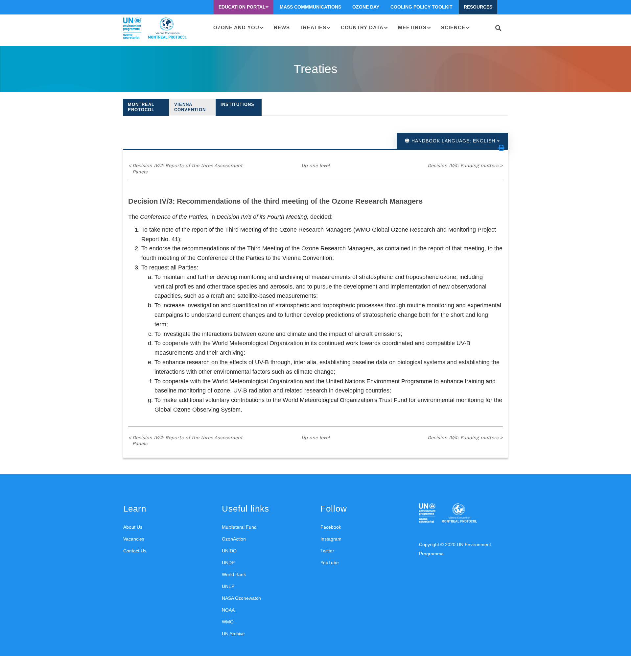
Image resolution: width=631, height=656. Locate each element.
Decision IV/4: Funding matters (465, 165)
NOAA (228, 610)
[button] (501, 147)
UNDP (228, 562)
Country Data (362, 27)
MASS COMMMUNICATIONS (310, 7)
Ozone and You (236, 27)
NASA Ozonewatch (241, 598)
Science (453, 27)
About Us (132, 527)
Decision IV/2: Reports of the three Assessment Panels (185, 168)
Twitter (327, 550)
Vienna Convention (190, 107)
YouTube (329, 562)
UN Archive (233, 633)
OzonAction (234, 539)
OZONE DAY (365, 7)
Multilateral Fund (239, 527)
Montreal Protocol (141, 107)
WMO (228, 621)
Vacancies (133, 539)
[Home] (155, 28)
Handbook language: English (453, 140)
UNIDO (229, 550)
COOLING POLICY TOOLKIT (421, 7)
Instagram (330, 539)
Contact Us (134, 550)
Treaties (313, 27)
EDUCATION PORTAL (242, 7)
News (282, 27)
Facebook (330, 527)
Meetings (412, 27)
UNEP (228, 586)
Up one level (315, 165)
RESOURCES (478, 7)
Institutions (237, 104)
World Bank (234, 574)
